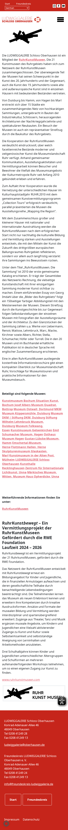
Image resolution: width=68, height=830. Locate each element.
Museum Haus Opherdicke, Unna (36, 476)
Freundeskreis (23, 3)
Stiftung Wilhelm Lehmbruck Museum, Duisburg (29, 422)
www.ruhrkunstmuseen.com (21, 680)
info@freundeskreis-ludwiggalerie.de (28, 784)
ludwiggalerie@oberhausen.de (24, 745)
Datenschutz (31, 819)
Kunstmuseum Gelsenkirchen (31, 430)
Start (7, 3)
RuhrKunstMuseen (32, 60)
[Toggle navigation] (60, 19)
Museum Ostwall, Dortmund (34, 409)
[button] (6, 823)
